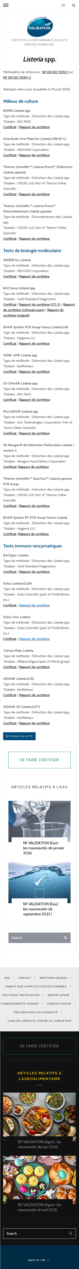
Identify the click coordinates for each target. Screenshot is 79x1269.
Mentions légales (53, 977)
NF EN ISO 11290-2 (17, 77)
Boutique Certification (21, 995)
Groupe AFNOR (58, 995)
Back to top (37, 1260)
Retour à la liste (19, 736)
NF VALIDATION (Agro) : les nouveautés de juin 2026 (39, 1144)
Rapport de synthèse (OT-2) (39, 304)
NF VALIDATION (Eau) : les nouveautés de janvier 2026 (43, 848)
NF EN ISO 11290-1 (55, 72)
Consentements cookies (20, 1003)
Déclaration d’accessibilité (36, 1012)
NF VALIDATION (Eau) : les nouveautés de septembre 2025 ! (41, 909)
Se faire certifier (39, 760)
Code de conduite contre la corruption (39, 1020)
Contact (25, 977)
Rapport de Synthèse (34, 400)
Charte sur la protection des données (36, 986)
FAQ (7, 977)
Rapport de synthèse (34, 127)
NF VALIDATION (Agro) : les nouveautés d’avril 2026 (39, 1207)
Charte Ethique (59, 1003)
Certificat (9, 127)
